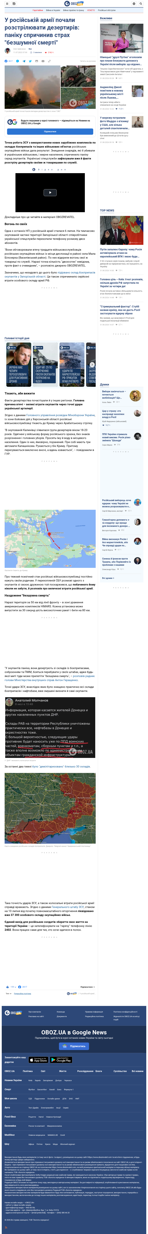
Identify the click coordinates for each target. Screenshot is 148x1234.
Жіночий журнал (67, 1144)
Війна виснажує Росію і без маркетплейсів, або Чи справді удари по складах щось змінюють (115, 542)
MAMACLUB (53, 1135)
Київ (30, 1080)
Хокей (52, 1089)
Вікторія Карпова (109, 531)
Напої (41, 1117)
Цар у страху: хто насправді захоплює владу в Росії (113, 414)
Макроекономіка (54, 1126)
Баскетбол (42, 1089)
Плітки (39, 1144)
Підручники (40, 1099)
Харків (37, 1080)
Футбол (31, 1089)
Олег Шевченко (19, 49)
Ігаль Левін (106, 402)
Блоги (99, 1071)
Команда (61, 1012)
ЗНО (71, 1099)
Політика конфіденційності (125, 1012)
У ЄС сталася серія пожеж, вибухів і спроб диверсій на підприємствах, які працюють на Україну (121, 264)
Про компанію (34, 1012)
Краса (47, 1144)
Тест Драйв (33, 1108)
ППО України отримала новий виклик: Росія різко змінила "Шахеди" (116, 437)
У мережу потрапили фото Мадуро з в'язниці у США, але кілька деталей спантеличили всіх (114, 123)
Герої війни (38, 10)
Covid (62, 1135)
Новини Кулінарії (53, 1117)
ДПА (64, 1099)
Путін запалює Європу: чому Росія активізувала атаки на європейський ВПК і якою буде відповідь (121, 253)
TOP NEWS (107, 210)
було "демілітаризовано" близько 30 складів (61, 766)
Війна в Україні (53, 10)
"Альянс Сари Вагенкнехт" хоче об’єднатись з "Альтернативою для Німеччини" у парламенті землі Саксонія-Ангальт (121, 71)
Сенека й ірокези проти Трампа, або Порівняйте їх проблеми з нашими (116, 561)
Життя (62, 1071)
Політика (28, 1071)
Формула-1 (69, 1089)
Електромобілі (47, 1108)
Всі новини (137, 1071)
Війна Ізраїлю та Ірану (73, 10)
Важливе (106, 18)
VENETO (91, 10)
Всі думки (107, 578)
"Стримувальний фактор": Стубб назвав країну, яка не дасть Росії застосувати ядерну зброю (120, 310)
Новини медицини (36, 1135)
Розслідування (85, 1071)
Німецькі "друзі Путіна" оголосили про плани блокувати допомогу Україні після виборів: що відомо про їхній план (121, 61)
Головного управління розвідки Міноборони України (60, 415)
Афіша (31, 1144)
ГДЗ (30, 1099)
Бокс (59, 1089)
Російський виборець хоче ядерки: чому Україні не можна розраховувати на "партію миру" (116, 503)
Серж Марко (107, 445)
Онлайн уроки (53, 1099)
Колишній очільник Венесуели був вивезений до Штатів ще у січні (114, 135)
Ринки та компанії (36, 1126)
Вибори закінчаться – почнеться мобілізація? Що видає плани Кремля (114, 394)
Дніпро (58, 1080)
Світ (43, 1071)
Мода (55, 1144)
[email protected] (38, 1213)
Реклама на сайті (36, 1016)
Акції (58, 1108)
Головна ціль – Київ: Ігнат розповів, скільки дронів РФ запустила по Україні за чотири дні (121, 283)
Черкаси (68, 1080)
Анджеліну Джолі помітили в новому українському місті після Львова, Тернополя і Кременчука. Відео (111, 92)
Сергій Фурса (107, 550)
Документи (62, 1016)
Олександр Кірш (108, 569)
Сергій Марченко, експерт (112, 511)
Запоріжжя (48, 1080)
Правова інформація (94, 1012)
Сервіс (66, 1108)
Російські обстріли (106, 10)
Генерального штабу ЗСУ (68, 907)
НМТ (77, 1099)
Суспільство (120, 1071)
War (30, 49)
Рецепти (32, 1117)
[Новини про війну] (72, 994)
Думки (104, 384)
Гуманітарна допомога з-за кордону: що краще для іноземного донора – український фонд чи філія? (116, 523)
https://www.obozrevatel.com (100, 1157)
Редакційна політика (22, 994)
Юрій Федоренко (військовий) (114, 421)
